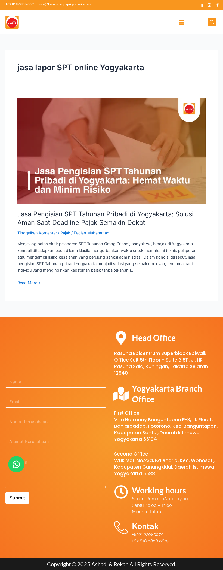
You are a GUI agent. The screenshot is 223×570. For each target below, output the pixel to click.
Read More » (29, 282)
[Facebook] (217, 5)
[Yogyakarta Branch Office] (121, 394)
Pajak (65, 233)
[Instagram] (209, 5)
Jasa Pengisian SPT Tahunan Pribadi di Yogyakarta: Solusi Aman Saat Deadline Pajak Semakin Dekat (105, 218)
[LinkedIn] (201, 5)
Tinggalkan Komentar (37, 233)
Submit (17, 498)
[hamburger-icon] (181, 22)
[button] (212, 22)
